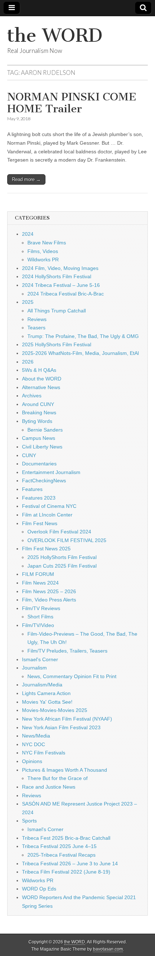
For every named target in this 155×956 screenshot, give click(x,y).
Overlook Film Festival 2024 (59, 532)
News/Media (36, 736)
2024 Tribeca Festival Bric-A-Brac (65, 294)
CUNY (29, 455)
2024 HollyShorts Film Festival (56, 276)
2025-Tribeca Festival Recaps (61, 855)
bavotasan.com (108, 949)
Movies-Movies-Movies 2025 (54, 710)
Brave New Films (46, 242)
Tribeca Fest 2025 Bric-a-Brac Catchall (66, 838)
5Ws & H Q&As (39, 370)
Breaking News (39, 412)
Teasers (36, 327)
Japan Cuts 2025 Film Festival (62, 566)
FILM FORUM (38, 574)
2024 (28, 234)
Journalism (34, 668)
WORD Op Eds (39, 889)
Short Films (40, 616)
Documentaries (39, 463)
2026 (28, 362)
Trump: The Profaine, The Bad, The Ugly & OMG (83, 336)
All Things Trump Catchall (56, 311)
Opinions (32, 761)
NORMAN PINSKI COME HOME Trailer (71, 103)
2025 (28, 302)
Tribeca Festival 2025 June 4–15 (59, 846)
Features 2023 (39, 498)
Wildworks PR (43, 259)
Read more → (26, 179)
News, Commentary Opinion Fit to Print (71, 676)
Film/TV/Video (38, 625)
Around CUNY (38, 404)
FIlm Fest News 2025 (46, 548)
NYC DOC (33, 744)
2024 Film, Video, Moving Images (60, 268)
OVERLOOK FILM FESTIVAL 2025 (66, 540)
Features (32, 489)
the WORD (54, 35)
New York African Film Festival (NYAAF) (67, 719)
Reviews (36, 319)
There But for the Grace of (57, 778)
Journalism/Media (42, 684)
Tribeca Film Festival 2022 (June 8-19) (66, 872)
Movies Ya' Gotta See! (47, 702)
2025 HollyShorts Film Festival (56, 344)
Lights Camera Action (46, 693)
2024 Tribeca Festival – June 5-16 (61, 285)
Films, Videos (42, 251)
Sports (29, 821)
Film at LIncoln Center (47, 515)
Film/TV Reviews (41, 608)
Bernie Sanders (45, 430)
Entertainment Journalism (51, 472)
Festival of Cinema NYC (49, 506)
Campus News (38, 438)
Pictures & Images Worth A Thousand (64, 770)
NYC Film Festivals (43, 753)
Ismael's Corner (40, 659)
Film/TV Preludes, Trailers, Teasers (67, 651)
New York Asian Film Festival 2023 (61, 727)
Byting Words (37, 421)
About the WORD (41, 379)
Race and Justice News (48, 787)
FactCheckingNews (44, 480)
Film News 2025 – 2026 (49, 591)
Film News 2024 (40, 583)
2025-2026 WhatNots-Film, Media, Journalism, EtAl (80, 353)
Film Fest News (39, 523)
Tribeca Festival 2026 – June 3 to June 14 (70, 863)
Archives (31, 395)
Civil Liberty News (42, 447)
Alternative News (41, 387)
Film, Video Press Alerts (49, 600)
